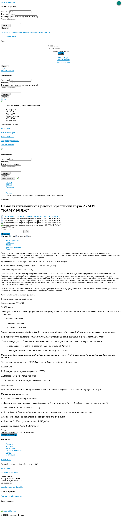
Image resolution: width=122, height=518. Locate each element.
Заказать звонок (7, 71)
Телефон (4, 14)
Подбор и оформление (25, 32)
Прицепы (9, 444)
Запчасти (9, 446)
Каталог (9, 185)
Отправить (6, 25)
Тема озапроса (7, 164)
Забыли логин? (63, 60)
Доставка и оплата (13, 247)
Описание (10, 243)
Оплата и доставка (8, 32)
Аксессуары (10, 448)
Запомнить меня (59, 51)
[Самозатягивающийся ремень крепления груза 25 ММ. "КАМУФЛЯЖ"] (31, 216)
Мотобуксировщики (14, 450)
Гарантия (38, 32)
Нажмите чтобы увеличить (12, 496)
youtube (4, 487)
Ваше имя (5, 12)
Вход (3, 36)
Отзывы (9, 249)
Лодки (8, 453)
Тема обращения (7, 16)
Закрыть (5, 28)
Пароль (51, 48)
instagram (11, 487)
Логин (50, 46)
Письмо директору (8, 2)
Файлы (8, 245)
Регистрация (10, 36)
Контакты (46, 32)
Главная (9, 183)
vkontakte (19, 487)
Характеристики (12, 240)
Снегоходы (10, 455)
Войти (61, 53)
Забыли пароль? (63, 62)
